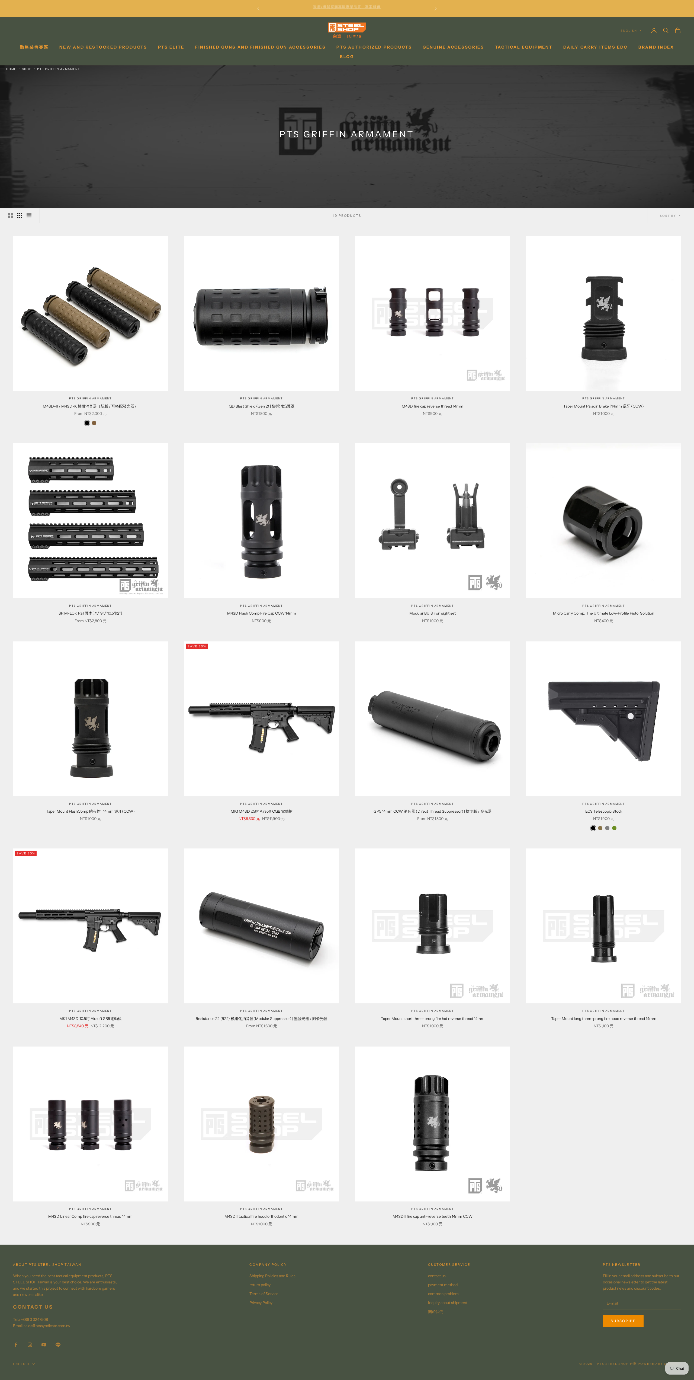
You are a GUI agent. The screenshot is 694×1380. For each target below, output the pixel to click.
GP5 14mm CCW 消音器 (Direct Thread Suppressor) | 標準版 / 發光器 (433, 811)
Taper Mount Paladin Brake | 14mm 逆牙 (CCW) (603, 406)
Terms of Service (263, 1293)
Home (11, 69)
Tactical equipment (524, 47)
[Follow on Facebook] (15, 1344)
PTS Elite (171, 47)
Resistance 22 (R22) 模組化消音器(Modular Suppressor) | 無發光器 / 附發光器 (261, 1018)
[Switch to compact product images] (29, 215)
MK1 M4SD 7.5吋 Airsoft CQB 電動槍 (262, 811)
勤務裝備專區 (34, 47)
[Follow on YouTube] (44, 1344)
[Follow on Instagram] (30, 1344)
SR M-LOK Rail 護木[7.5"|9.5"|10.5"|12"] (90, 613)
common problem (443, 1293)
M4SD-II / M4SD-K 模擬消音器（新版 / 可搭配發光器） (90, 406)
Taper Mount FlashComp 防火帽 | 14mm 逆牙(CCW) (90, 811)
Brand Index (656, 47)
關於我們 (435, 1311)
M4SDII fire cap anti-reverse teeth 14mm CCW (433, 1216)
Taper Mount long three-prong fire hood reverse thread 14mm (603, 1018)
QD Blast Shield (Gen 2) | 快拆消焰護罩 (261, 406)
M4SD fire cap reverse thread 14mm (432, 406)
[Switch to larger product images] (10, 215)
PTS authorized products (374, 47)
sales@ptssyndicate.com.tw (47, 1325)
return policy (260, 1284)
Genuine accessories (453, 47)
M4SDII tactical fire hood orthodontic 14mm (261, 1216)
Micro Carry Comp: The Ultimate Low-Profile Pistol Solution (603, 613)
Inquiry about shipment (447, 1302)
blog (347, 56)
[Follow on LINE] (58, 1344)
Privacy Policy (260, 1302)
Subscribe (623, 1321)
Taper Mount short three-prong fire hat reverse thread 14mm (432, 1018)
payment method (443, 1284)
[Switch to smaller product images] (19, 215)
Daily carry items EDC (595, 47)
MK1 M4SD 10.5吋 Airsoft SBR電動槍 (90, 1018)
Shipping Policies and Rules (272, 1275)
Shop (26, 69)
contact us (437, 1275)
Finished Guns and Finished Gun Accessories (260, 47)
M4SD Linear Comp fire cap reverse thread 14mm (90, 1216)
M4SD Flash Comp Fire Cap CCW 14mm (261, 613)
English (629, 31)
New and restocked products (103, 47)
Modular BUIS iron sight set (432, 613)
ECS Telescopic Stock (603, 811)
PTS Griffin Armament (58, 69)
